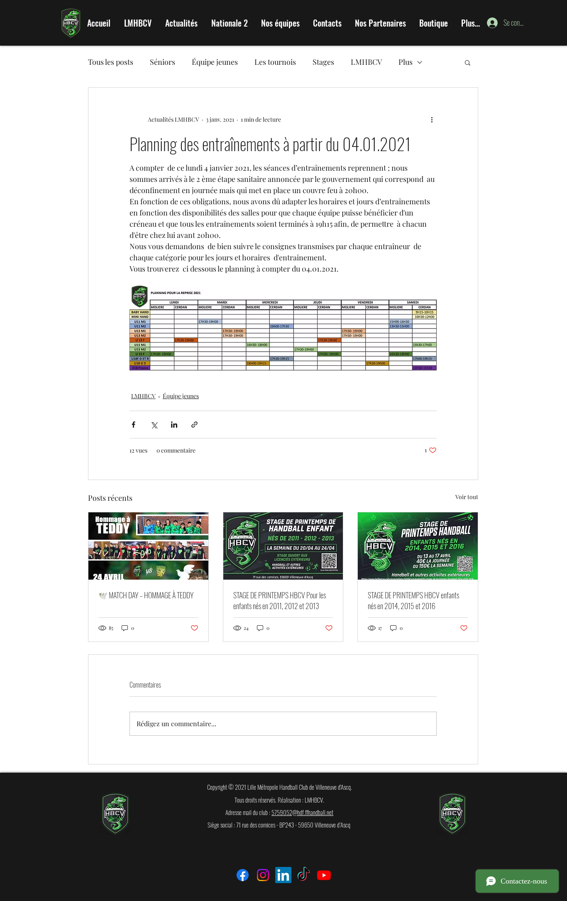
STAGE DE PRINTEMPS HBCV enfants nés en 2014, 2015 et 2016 (413, 600)
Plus (405, 62)
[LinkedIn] (283, 875)
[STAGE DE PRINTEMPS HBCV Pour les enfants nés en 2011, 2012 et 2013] (283, 546)
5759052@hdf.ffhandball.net (302, 812)
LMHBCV (366, 62)
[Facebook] (243, 875)
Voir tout (466, 497)
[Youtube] (324, 875)
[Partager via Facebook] (133, 424)
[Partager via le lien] (194, 424)
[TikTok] (304, 875)
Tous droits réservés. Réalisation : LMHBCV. (279, 799)
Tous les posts (110, 62)
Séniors (162, 62)
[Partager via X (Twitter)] (154, 424)
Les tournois (275, 62)
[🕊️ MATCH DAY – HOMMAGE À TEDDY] (148, 546)
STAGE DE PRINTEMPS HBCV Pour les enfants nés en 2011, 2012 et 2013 (279, 600)
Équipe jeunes (215, 62)
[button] (468, 62)
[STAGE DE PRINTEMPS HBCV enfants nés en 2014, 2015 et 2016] (418, 546)
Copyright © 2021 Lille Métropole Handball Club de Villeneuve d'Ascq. (279, 786)
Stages (323, 62)
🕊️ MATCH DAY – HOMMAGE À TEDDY (145, 595)
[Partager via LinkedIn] (174, 424)
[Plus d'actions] (432, 119)
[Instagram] (263, 875)
